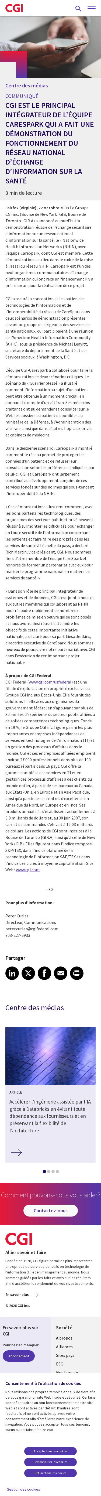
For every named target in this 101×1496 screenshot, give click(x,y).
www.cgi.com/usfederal (50, 682)
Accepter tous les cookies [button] (50, 1451)
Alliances (64, 1346)
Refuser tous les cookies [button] (50, 1473)
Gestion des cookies (23, 1489)
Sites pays (65, 1355)
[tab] (44, 1172)
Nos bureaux (67, 1372)
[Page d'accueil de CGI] (14, 8)
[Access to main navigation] (91, 8)
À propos (64, 1338)
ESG (59, 1364)
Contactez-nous (51, 1210)
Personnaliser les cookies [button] (50, 1462)
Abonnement (18, 1356)
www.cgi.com (28, 869)
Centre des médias (26, 85)
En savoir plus (17, 1294)
